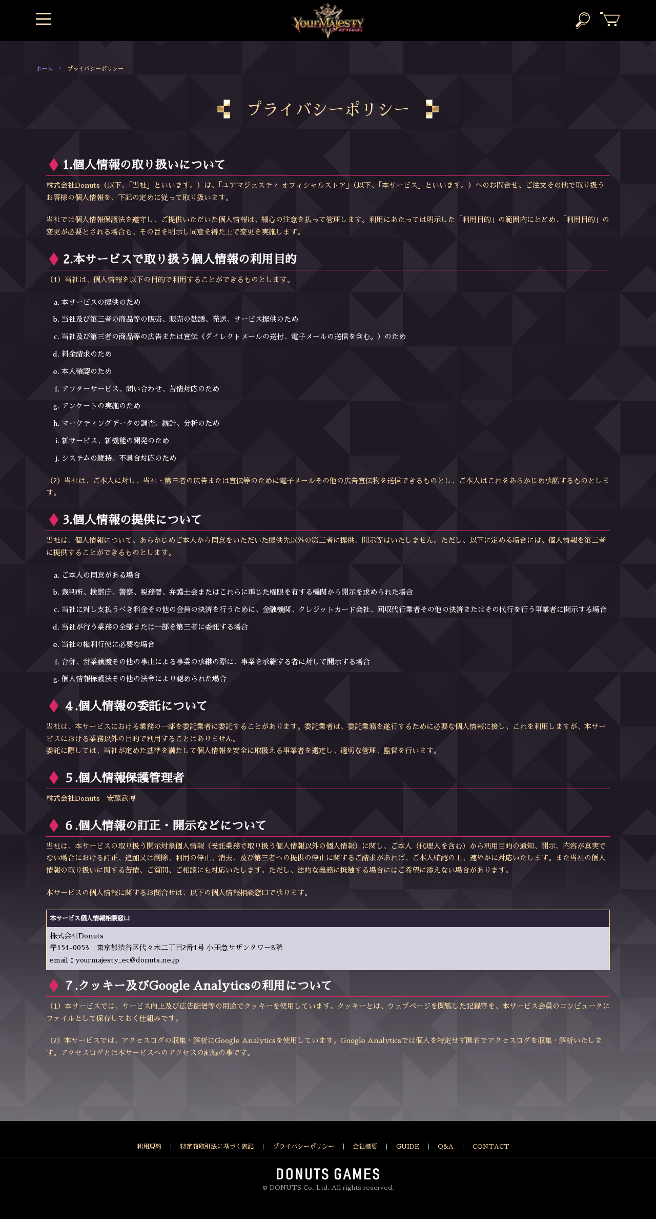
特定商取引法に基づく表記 (217, 1147)
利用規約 (149, 1147)
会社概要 (365, 1147)
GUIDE (407, 1147)
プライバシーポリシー (303, 1147)
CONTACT (491, 1147)
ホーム (44, 69)
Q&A (446, 1147)
